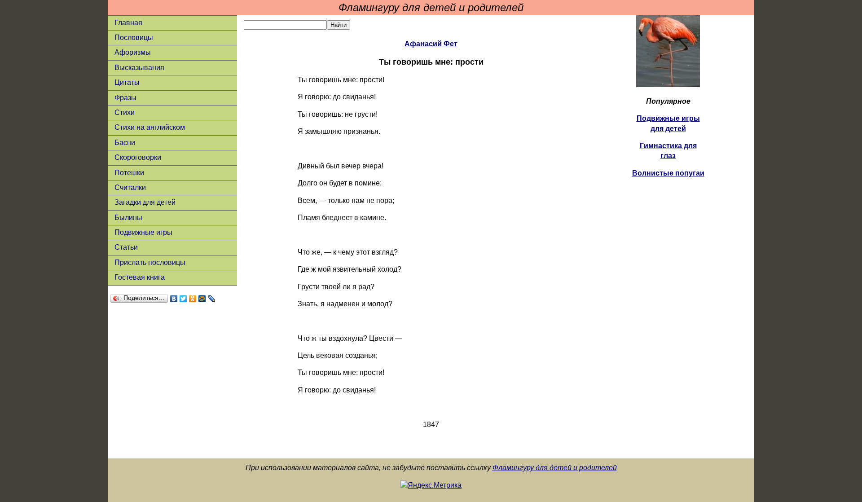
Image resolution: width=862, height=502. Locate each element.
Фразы (125, 97)
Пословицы (133, 37)
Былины (128, 217)
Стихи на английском (149, 127)
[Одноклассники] (193, 298)
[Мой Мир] (202, 298)
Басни (124, 142)
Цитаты (127, 82)
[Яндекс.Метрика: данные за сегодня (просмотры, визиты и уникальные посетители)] (431, 485)
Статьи (126, 247)
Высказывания (139, 67)
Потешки (129, 172)
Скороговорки (137, 157)
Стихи (124, 112)
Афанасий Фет (431, 44)
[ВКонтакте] (174, 298)
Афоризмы (132, 52)
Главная (128, 22)
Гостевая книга (139, 277)
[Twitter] (183, 298)
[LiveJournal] (211, 298)
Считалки (130, 187)
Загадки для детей (145, 202)
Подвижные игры (143, 232)
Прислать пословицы (149, 262)
